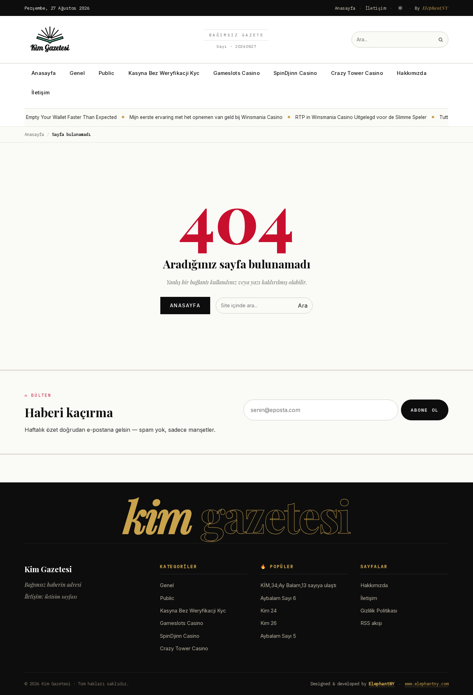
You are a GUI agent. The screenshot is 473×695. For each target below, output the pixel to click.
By (432, 8)
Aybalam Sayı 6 (278, 598)
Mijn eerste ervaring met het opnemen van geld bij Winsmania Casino (201, 117)
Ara (302, 305)
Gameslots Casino (236, 73)
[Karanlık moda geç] (400, 8)
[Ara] (440, 39)
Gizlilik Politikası (378, 611)
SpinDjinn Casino (295, 73)
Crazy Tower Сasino (357, 73)
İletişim (375, 8)
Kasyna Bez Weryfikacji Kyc (164, 73)
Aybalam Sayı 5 (278, 636)
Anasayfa (345, 8)
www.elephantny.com (426, 683)
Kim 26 (268, 623)
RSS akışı (371, 623)
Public (107, 73)
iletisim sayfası (61, 596)
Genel (77, 73)
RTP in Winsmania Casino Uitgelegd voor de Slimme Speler (356, 117)
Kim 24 (268, 611)
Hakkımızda (412, 73)
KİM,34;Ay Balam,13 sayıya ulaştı (298, 585)
